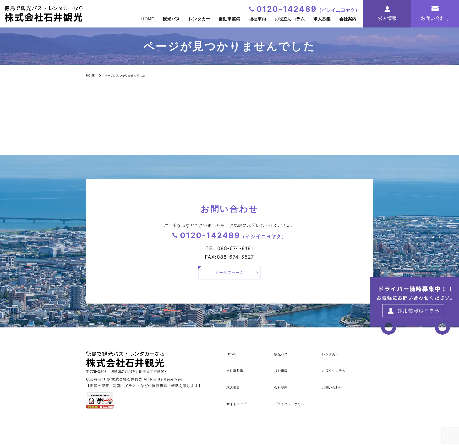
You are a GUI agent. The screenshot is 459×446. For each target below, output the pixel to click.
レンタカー (199, 18)
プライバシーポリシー (291, 404)
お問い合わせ (332, 387)
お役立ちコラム (290, 18)
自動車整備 (229, 18)
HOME (147, 18)
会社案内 (347, 18)
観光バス (171, 18)
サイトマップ (236, 404)
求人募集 (322, 18)
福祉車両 (257, 18)
